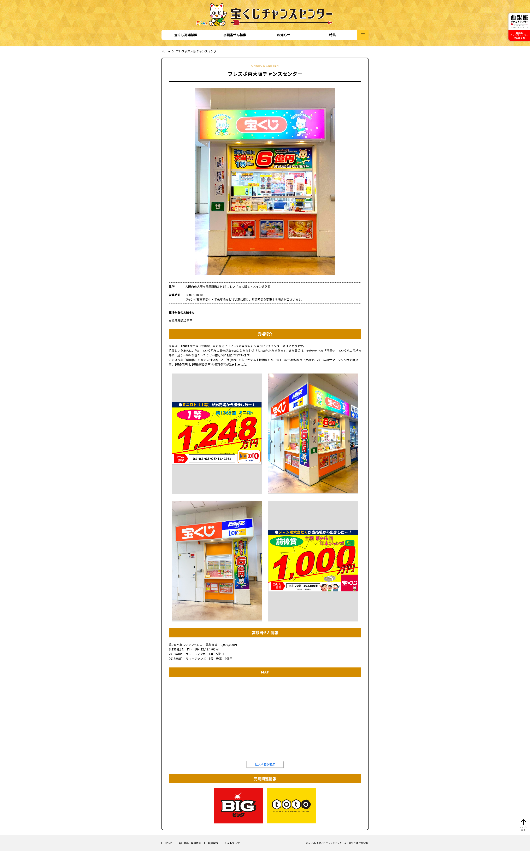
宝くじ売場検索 (186, 34)
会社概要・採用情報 (190, 843)
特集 (332, 34)
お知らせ (283, 34)
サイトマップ (232, 843)
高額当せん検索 (234, 34)
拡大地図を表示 (265, 764)
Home (165, 51)
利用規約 (213, 843)
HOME (168, 843)
